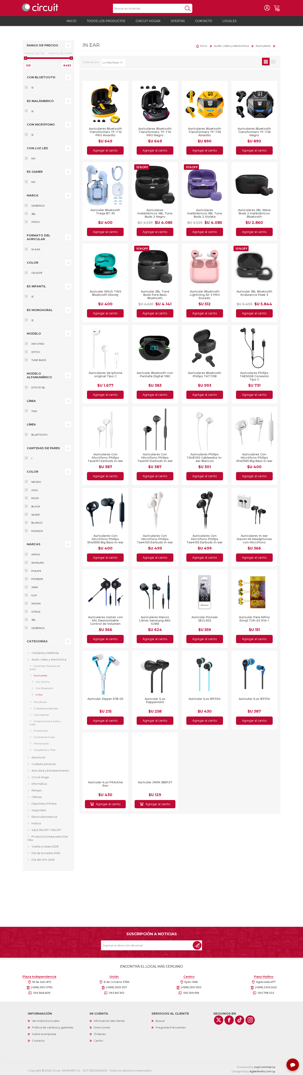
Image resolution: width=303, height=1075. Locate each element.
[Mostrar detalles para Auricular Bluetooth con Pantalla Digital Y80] (155, 348)
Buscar (160, 1020)
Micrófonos (40, 702)
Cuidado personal (43, 764)
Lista (273, 61)
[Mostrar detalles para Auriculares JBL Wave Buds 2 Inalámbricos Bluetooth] (254, 185)
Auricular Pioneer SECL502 (204, 619)
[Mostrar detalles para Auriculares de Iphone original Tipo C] (105, 348)
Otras (35, 611)
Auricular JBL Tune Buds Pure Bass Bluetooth (155, 295)
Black (35, 506)
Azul (34, 490)
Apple (35, 554)
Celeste (36, 272)
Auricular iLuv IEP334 (205, 698)
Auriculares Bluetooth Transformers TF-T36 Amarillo (204, 132)
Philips (36, 570)
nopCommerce (264, 1067)
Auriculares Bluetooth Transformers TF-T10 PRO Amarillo (105, 132)
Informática (39, 783)
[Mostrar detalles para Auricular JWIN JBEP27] (155, 755)
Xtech (35, 221)
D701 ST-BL (38, 387)
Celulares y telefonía (45, 652)
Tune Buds (38, 360)
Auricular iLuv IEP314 (254, 698)
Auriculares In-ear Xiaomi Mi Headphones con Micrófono (254, 539)
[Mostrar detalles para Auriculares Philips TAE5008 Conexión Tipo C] (254, 348)
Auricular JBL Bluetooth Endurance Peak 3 (254, 293)
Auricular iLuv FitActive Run (105, 782)
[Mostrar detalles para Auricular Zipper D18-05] (105, 673)
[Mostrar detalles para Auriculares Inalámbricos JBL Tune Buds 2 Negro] (155, 185)
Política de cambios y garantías (52, 1027)
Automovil (38, 757)
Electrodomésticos (44, 816)
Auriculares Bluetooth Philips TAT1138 (204, 374)
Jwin (34, 587)
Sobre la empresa (44, 1034)
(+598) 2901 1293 (191, 987)
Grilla (266, 61)
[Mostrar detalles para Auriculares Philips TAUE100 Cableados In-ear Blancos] (204, 429)
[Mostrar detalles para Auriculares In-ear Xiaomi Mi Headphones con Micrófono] (254, 511)
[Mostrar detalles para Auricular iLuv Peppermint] (155, 673)
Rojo (35, 498)
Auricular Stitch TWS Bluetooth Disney (105, 293)
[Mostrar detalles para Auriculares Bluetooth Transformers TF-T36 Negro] (254, 104)
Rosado (37, 530)
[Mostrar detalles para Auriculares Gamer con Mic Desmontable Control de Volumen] (105, 592)
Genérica (38, 205)
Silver (35, 514)
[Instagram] (250, 1020)
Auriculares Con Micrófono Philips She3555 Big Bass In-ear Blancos (254, 459)
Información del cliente (109, 1020)
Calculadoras (41, 714)
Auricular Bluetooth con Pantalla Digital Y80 (155, 374)
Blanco (36, 522)
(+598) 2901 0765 (41, 987)
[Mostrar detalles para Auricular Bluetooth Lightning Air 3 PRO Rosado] (204, 266)
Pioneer (37, 578)
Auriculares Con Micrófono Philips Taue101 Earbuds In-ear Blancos (105, 459)
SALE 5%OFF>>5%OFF (46, 830)
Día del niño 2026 (43, 859)
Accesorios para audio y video (45, 723)
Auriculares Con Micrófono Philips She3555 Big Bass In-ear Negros (105, 540)
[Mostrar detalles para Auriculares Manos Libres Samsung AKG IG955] (155, 592)
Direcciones (102, 1027)
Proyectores (41, 730)
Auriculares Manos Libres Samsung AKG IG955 (155, 620)
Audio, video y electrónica (49, 659)
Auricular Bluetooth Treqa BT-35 (105, 211)
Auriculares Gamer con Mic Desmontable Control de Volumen (105, 620)
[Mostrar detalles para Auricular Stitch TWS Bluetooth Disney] (105, 266)
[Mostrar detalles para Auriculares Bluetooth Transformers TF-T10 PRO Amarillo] (105, 104)
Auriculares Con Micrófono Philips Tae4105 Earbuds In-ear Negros (205, 540)
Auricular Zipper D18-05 (105, 698)
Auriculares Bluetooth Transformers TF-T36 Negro (254, 132)
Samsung (37, 562)
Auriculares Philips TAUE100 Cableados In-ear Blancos (204, 458)
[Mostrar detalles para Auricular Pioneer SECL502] (204, 592)
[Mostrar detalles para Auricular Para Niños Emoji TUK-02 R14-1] (254, 592)
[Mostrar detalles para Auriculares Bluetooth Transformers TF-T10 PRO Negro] (155, 104)
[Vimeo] (239, 1020)
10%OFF (142, 167)
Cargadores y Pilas (44, 749)
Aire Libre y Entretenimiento (50, 770)
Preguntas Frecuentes (171, 1027)
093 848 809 (41, 992)
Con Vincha (42, 681)
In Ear (39, 694)
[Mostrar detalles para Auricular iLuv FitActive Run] (105, 755)
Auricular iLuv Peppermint (155, 700)
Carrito (276, 8)
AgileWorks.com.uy (262, 1071)
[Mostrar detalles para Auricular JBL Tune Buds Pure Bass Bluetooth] (155, 266)
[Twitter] (218, 1020)
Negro (36, 481)
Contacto (38, 1040)
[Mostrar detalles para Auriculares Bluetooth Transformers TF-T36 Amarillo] (204, 104)
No (33, 158)
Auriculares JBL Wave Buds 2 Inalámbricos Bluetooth (254, 213)
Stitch (35, 352)
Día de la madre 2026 (46, 853)
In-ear (35, 249)
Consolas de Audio (44, 737)
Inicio (203, 45)
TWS (34, 411)
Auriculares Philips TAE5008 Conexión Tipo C (254, 376)
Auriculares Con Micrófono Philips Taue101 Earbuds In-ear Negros (155, 459)
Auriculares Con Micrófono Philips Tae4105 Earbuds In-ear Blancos (155, 540)
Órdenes (100, 1034)
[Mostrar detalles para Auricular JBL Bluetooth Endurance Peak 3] (254, 266)
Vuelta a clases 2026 (45, 846)
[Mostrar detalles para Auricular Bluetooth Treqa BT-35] (105, 185)
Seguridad (39, 810)
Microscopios (41, 743)
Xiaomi (36, 603)
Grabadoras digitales (46, 708)
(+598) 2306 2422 (266, 987)
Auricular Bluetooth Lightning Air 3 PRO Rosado (205, 295)
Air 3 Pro (37, 343)
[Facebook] (229, 1020)
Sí (32, 296)
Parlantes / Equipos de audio (44, 667)
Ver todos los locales (45, 1020)
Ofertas (37, 797)
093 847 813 (116, 992)
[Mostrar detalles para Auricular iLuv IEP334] (204, 673)
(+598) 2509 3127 (116, 987)
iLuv (34, 595)
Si (32, 87)
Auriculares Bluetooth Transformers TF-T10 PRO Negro (154, 132)
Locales (229, 21)
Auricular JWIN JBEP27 (155, 780)
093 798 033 (266, 992)
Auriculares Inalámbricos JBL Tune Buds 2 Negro (154, 213)
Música (36, 823)
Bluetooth (39, 434)
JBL (33, 213)
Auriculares (40, 675)
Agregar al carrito (105, 150)
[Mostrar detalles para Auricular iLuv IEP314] (254, 673)
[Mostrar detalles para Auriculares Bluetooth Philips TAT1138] (204, 348)
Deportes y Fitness (44, 803)
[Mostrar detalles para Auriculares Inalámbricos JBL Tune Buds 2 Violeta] (204, 185)
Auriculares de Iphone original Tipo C (105, 374)
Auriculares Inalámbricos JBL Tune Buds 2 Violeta (204, 213)
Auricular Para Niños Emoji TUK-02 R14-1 (254, 619)
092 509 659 (191, 992)
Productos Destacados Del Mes (47, 838)
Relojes (36, 790)
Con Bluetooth (44, 688)
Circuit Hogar (40, 777)
